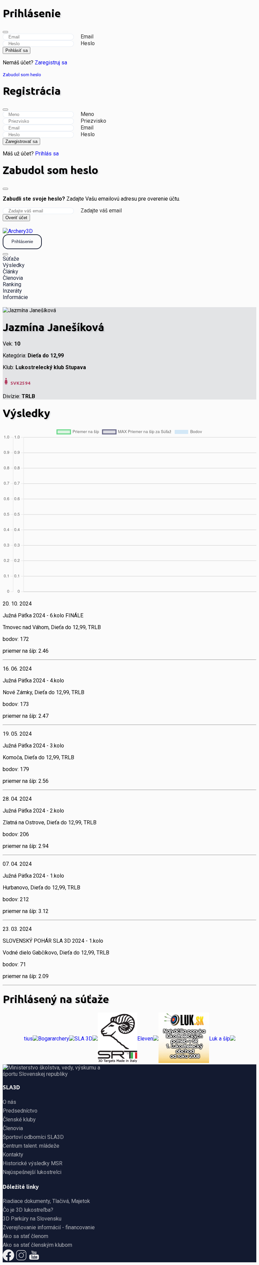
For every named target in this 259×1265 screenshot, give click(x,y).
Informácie (15, 297)
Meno (87, 114)
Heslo (88, 43)
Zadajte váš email (101, 210)
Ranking (12, 284)
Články (10, 271)
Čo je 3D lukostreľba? (28, 1210)
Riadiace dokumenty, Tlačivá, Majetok (46, 1201)
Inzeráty (12, 291)
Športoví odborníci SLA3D (33, 1137)
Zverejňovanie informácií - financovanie (49, 1227)
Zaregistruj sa (51, 62)
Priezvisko (93, 121)
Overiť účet (16, 217)
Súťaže (11, 259)
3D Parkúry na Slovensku (32, 1218)
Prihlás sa (47, 153)
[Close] (5, 32)
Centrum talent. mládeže (31, 1146)
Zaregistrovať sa (21, 141)
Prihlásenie (22, 241)
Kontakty (13, 1154)
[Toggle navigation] (5, 254)
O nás (9, 1102)
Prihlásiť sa (16, 50)
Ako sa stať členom (25, 1236)
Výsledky (14, 265)
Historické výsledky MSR (32, 1163)
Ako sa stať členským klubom (37, 1245)
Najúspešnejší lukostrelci (32, 1172)
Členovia (13, 278)
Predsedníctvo (20, 1111)
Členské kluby (19, 1119)
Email (87, 36)
